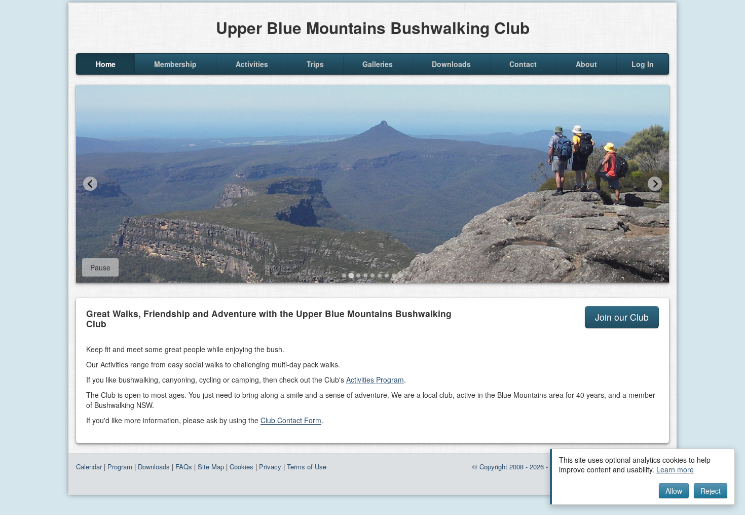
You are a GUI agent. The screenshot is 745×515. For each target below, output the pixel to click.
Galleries (377, 64)
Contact (523, 64)
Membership (175, 64)
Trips (315, 64)
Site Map (211, 466)
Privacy (270, 466)
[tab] (344, 275)
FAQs (183, 466)
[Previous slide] (90, 184)
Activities (252, 64)
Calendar (89, 466)
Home (106, 64)
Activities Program (375, 379)
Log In (642, 64)
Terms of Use (306, 466)
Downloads (451, 64)
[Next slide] (655, 184)
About (586, 64)
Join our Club (622, 317)
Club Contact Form (290, 420)
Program (119, 466)
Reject (710, 491)
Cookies (241, 466)
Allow (673, 491)
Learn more (675, 469)
